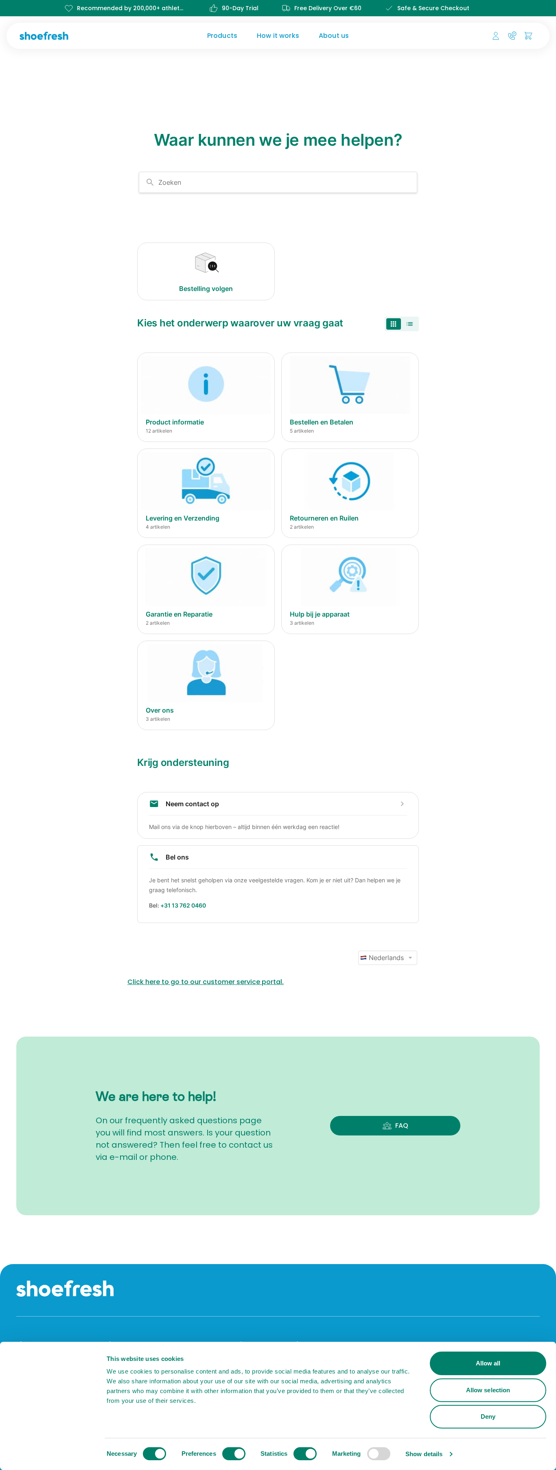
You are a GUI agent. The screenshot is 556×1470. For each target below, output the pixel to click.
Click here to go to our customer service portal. (205, 982)
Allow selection (488, 1390)
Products (222, 35)
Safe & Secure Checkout (433, 8)
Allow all (488, 1363)
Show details (423, 1453)
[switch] (233, 1453)
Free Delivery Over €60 (327, 8)
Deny (488, 1416)
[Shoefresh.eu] (79, 36)
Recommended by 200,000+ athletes (131, 8)
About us (334, 35)
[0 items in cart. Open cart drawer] (528, 36)
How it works (278, 35)
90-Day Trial (240, 8)
